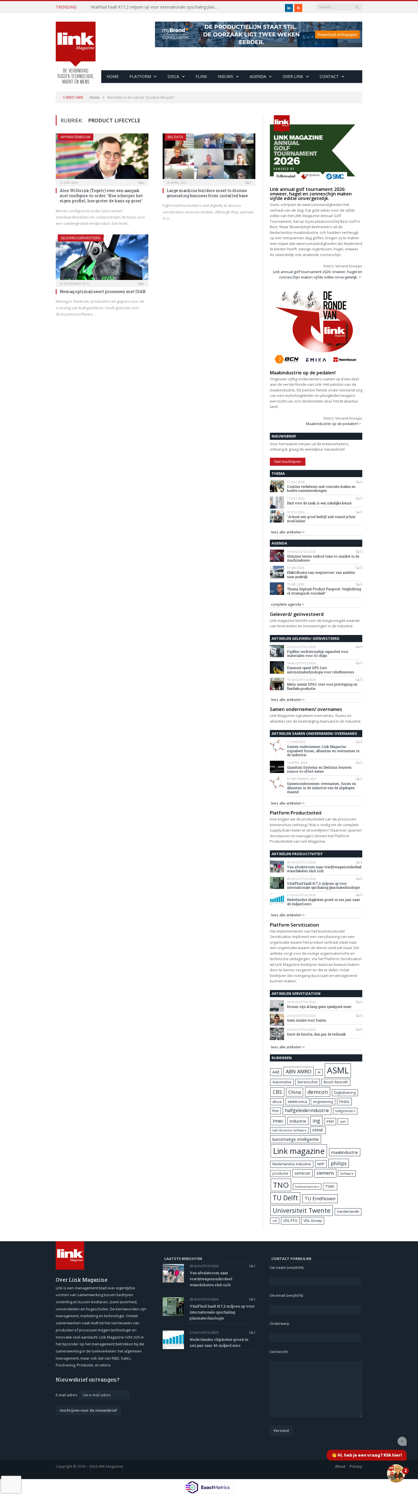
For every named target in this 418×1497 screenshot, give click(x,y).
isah (343, 1121)
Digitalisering (345, 1092)
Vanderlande (348, 1211)
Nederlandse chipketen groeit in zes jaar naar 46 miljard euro (323, 902)
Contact (329, 76)
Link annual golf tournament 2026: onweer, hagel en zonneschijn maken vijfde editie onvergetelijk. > (317, 274)
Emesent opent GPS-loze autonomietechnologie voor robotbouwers (320, 670)
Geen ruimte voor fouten (306, 1020)
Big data (175, 137)
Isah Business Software (289, 1130)
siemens (325, 1173)
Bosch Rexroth (336, 1082)
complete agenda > (287, 604)
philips (339, 1163)
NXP (320, 1163)
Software (346, 1174)
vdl (274, 1220)
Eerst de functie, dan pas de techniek (316, 1034)
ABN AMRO (298, 1071)
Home (113, 76)
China (294, 1092)
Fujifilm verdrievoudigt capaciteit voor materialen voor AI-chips (317, 653)
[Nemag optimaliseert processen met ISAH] (102, 258)
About (340, 1466)
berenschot (308, 1082)
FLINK (201, 76)
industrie (298, 1121)
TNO (281, 1185)
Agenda (258, 76)
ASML (338, 1070)
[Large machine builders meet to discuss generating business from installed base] (209, 157)
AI (319, 1072)
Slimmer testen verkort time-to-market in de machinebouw (323, 558)
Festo (344, 1101)
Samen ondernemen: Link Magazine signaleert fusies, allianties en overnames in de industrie (323, 751)
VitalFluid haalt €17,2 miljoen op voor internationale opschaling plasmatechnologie (156, 7)
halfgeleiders (345, 1111)
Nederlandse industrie (291, 1164)
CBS (277, 1091)
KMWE (318, 1130)
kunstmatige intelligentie (295, 1139)
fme (275, 1110)
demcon (317, 1091)
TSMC (330, 1186)
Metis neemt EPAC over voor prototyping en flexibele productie (322, 686)
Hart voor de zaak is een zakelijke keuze (319, 503)
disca (277, 1101)
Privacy (356, 1466)
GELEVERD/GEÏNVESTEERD (81, 238)
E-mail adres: (67, 1394)
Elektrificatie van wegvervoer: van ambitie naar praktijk (321, 574)
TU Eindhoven (320, 1198)
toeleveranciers (307, 1186)
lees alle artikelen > (288, 532)
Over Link (293, 76)
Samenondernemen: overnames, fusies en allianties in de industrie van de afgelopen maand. (321, 788)
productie (280, 1173)
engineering (323, 1101)
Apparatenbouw (75, 137)
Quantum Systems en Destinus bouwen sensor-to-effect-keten (319, 769)
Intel (330, 1121)
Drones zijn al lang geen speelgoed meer (319, 1007)
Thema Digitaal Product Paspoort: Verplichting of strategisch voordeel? (324, 591)
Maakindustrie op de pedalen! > (333, 423)
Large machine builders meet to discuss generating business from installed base (207, 193)
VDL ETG (290, 1220)
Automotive (281, 1082)
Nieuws (225, 76)
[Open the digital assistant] (396, 1473)
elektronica (297, 1101)
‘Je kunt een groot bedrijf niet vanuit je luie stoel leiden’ (321, 519)
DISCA (173, 76)
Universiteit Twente (301, 1210)
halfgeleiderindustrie (307, 1110)
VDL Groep (312, 1220)
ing (316, 1120)
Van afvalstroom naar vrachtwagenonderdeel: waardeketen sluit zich (324, 869)
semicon (302, 1173)
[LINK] (76, 47)
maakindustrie (344, 1152)
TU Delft (285, 1197)
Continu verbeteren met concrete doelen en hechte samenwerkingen (321, 488)
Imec (278, 1120)
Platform (140, 76)
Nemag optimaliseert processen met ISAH (103, 291)
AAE (276, 1072)
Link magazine (299, 1151)
